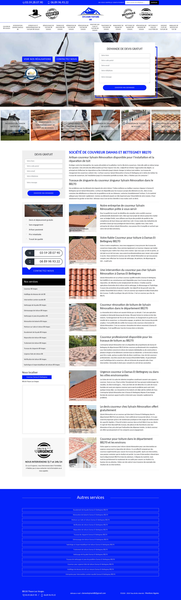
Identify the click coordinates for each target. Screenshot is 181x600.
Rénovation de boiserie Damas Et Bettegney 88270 (90, 515)
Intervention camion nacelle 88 (17, 27)
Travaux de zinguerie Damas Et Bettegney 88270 (90, 535)
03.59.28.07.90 (34, 2)
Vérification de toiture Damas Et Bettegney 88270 (90, 525)
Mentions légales (152, 593)
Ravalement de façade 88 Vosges (118, 27)
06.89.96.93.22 (59, 2)
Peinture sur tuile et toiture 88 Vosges (94, 27)
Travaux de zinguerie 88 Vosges (60, 27)
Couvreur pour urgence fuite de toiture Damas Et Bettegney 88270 (91, 564)
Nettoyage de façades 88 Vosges (129, 27)
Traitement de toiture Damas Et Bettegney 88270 (90, 550)
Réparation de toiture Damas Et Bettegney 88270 (90, 530)
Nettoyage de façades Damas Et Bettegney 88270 (90, 555)
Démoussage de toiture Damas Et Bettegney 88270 (90, 540)
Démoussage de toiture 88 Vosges (48, 27)
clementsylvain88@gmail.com (94, 593)
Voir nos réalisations (37, 59)
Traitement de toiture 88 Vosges (106, 27)
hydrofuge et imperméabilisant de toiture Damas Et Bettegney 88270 (90, 545)
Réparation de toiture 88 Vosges (71, 27)
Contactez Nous (67, 59)
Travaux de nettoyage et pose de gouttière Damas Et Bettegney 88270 (90, 559)
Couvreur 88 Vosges (6, 27)
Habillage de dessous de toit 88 (173, 27)
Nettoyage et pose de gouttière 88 (153, 27)
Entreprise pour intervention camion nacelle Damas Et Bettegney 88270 (90, 574)
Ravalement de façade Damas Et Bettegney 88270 (90, 510)
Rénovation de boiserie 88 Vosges (141, 27)
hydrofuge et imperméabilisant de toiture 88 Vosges (33, 27)
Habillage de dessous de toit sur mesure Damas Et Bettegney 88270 (90, 569)
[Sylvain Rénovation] (90, 13)
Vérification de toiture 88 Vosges (83, 27)
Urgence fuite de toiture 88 (163, 27)
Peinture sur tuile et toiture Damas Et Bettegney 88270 (91, 520)
